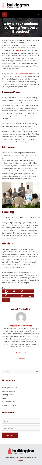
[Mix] (22, 295)
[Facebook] (6, 291)
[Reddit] (22, 291)
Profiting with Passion (10, 405)
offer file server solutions (24, 74)
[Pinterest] (6, 295)
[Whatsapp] (30, 295)
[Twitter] (14, 291)
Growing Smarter (8, 394)
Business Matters (8, 40)
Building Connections (9, 387)
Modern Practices (8, 402)
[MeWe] (14, 295)
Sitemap (21, 460)
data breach (16, 50)
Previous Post (21, 352)
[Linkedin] (30, 291)
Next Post (21, 358)
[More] (6, 300)
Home (4, 398)
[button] (39, 14)
